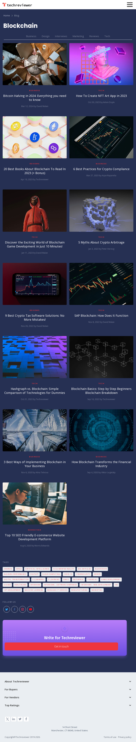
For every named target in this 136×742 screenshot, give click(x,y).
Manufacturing (79, 590)
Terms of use (110, 737)
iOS (116, 585)
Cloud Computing (51, 574)
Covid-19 (68, 574)
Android (8, 569)
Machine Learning (34, 590)
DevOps (97, 574)
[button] (68, 4)
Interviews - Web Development (96, 585)
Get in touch (61, 646)
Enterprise (78, 579)
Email (66, 579)
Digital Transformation (16, 579)
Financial (93, 579)
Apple (19, 569)
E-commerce (38, 579)
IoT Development (12, 590)
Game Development (111, 579)
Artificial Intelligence (37, 569)
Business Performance (15, 574)
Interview (35, 585)
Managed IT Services (57, 590)
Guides (7, 585)
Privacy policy (124, 737)
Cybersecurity (83, 574)
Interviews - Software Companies (60, 585)
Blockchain (101, 569)
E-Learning (54, 579)
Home (6, 15)
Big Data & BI (84, 569)
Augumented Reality (63, 569)
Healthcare (20, 585)
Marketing (97, 590)
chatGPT (34, 574)
